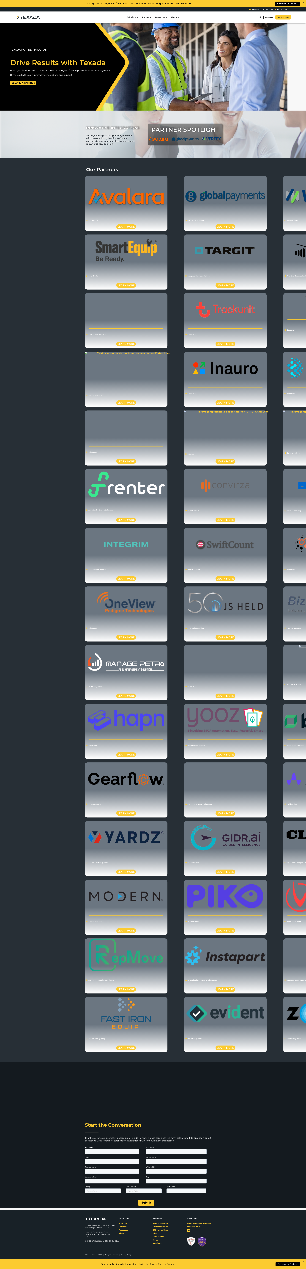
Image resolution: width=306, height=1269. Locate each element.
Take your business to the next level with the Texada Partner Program (138, 1264)
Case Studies (158, 1237)
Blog (155, 1233)
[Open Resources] (166, 17)
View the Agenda (287, 3)
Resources (123, 1230)
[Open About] (178, 17)
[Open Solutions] (137, 17)
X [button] (303, 1262)
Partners (122, 1227)
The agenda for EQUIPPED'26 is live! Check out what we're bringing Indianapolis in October (139, 3)
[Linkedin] (188, 1230)
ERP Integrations (160, 1230)
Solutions (123, 1223)
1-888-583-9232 (193, 1227)
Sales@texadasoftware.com (199, 1223)
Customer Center (160, 1227)
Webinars (157, 1243)
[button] (260, 17)
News (155, 1240)
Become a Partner (288, 1264)
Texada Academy (160, 1223)
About (121, 1233)
